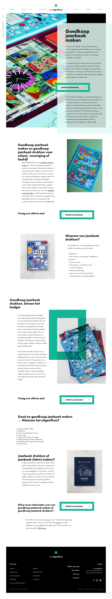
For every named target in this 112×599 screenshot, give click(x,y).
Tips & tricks (75, 570)
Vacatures (76, 578)
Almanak (35, 568)
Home (3, 16)
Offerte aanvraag (73, 566)
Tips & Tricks (43, 9)
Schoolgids (36, 579)
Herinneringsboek (15, 576)
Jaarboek (12, 568)
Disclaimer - (81, 589)
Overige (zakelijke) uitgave (17, 583)
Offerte (88, 9)
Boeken (12, 9)
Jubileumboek (13, 572)
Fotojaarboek (36, 576)
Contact (99, 9)
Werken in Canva (26, 9)
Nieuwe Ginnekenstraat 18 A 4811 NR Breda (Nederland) (94, 572)
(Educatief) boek (37, 572)
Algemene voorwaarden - (91, 589)
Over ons (76, 9)
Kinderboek (13, 579)
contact (58, 522)
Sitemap (100, 589)
